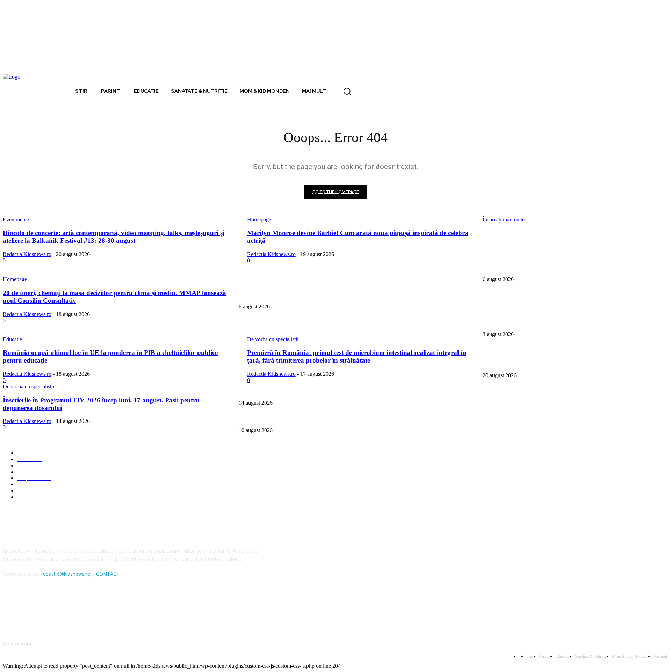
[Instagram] (28, 606)
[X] (45, 606)
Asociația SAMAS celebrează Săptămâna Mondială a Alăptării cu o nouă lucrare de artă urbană (332, 322)
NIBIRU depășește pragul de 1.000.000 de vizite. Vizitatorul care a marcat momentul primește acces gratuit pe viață (353, 419)
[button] (347, 91)
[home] (64, 91)
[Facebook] (10, 606)
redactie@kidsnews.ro (66, 573)
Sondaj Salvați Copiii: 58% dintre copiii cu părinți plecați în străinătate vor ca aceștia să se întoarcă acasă (343, 295)
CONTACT (108, 573)
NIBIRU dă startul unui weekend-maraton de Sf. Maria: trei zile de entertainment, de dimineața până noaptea (347, 391)
